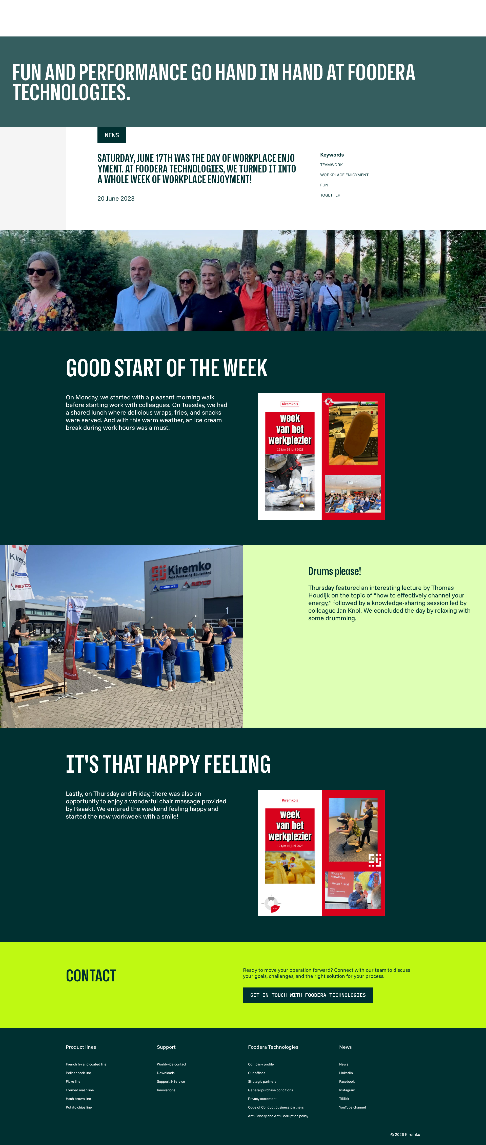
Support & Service (171, 1081)
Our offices (256, 1073)
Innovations (166, 1090)
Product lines (81, 1047)
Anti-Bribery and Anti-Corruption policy (278, 1116)
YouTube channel (352, 1107)
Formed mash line (80, 1090)
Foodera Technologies (273, 1047)
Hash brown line (78, 1098)
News (112, 135)
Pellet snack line (78, 1073)
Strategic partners (262, 1081)
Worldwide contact (171, 1064)
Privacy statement (262, 1098)
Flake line (73, 1081)
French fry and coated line (86, 1064)
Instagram (347, 1090)
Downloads (166, 1073)
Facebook (347, 1081)
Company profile (261, 1064)
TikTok (344, 1098)
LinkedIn (346, 1073)
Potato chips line (79, 1107)
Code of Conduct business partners (276, 1107)
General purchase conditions (270, 1090)
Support (166, 1047)
